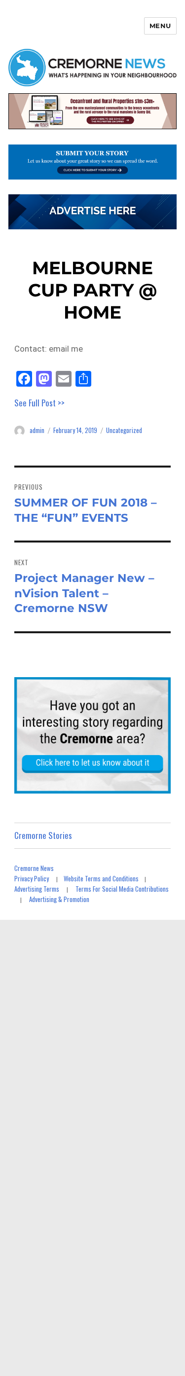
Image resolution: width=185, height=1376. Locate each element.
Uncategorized (124, 430)
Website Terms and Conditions (101, 878)
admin (37, 430)
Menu (160, 26)
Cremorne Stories (43, 835)
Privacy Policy (31, 878)
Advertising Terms (36, 889)
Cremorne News (34, 868)
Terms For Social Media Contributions (122, 889)
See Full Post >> (39, 403)
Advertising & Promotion (59, 899)
